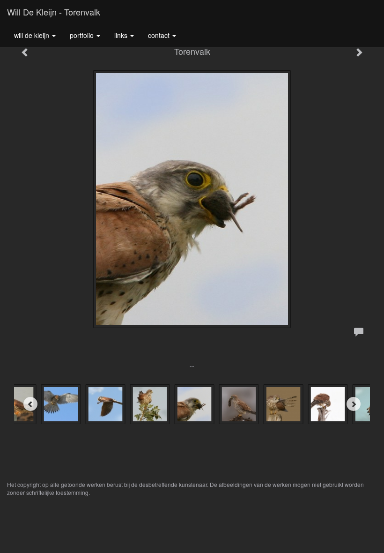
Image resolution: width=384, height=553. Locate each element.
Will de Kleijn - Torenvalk (53, 12)
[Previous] (30, 404)
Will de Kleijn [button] (32, 35)
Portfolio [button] (83, 35)
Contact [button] (159, 35)
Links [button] (121, 35)
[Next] (354, 404)
